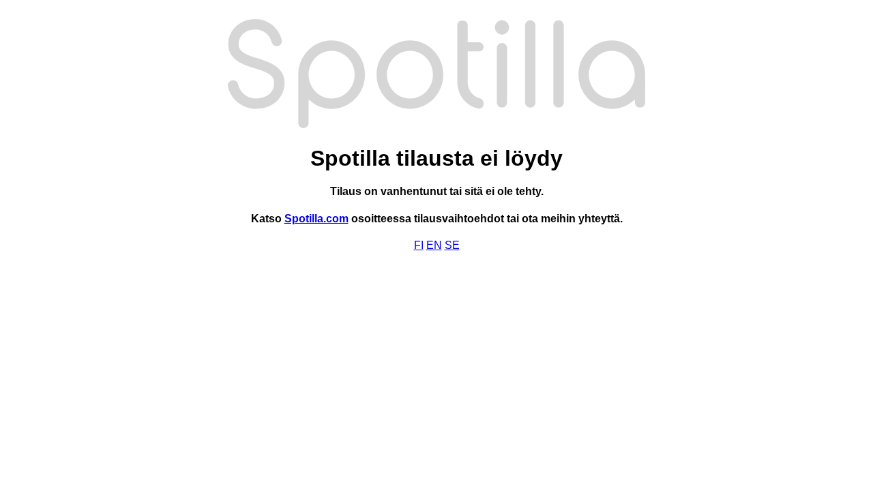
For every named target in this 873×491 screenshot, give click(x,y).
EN (434, 245)
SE (452, 245)
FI (419, 245)
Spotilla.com (316, 218)
